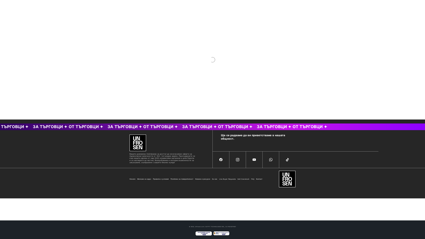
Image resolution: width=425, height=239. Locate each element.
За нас (214, 179)
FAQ (252, 179)
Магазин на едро (144, 179)
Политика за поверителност (182, 179)
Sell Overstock (243, 179)
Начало (132, 179)
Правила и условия (161, 179)
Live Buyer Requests (227, 179)
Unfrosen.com (199, 226)
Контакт (259, 179)
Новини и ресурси (202, 179)
